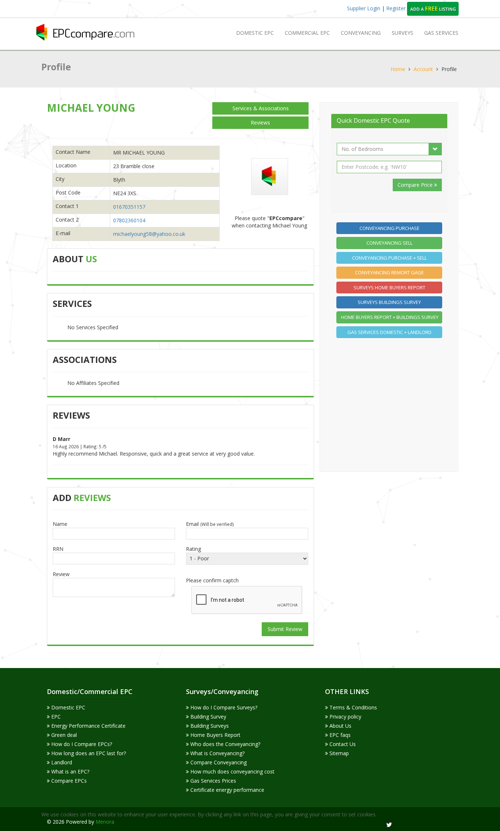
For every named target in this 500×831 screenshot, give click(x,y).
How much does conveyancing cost (232, 771)
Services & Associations (260, 108)
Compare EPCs (68, 780)
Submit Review (285, 629)
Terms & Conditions (352, 707)
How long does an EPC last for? (88, 753)
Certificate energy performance (226, 789)
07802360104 (129, 220)
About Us (339, 725)
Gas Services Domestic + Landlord (389, 332)
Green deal (63, 734)
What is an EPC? (69, 771)
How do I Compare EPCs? (81, 744)
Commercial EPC (307, 32)
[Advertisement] (391, 403)
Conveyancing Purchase (389, 228)
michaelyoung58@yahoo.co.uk (149, 233)
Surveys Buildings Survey (389, 302)
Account (423, 69)
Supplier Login (363, 8)
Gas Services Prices (212, 780)
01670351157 (129, 206)
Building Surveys (209, 725)
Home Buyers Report (214, 734)
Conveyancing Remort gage (389, 272)
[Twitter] (389, 824)
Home (398, 69)
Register (396, 8)
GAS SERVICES (441, 32)
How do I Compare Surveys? (223, 707)
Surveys (402, 32)
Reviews (260, 122)
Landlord (61, 762)
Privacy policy (344, 716)
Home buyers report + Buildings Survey (390, 317)
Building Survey (207, 716)
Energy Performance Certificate (88, 725)
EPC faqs (339, 734)
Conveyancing (361, 32)
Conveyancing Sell (389, 243)
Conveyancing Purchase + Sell (389, 258)
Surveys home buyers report (389, 287)
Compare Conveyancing (218, 762)
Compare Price (416, 184)
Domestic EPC (255, 32)
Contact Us (342, 744)
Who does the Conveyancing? (224, 744)
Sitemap (338, 753)
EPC (55, 716)
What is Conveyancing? (217, 753)
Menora (105, 821)
